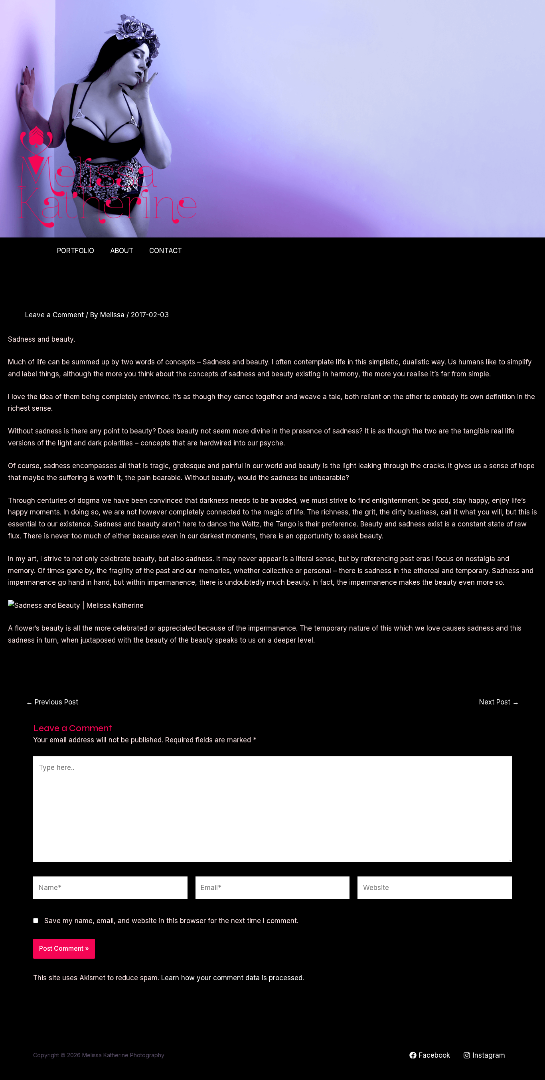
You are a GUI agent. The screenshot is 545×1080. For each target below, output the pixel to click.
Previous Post (52, 702)
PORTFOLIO (75, 251)
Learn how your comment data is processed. (232, 978)
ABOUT (121, 251)
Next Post (499, 702)
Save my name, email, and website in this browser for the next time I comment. (171, 921)
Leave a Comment (54, 315)
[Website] (434, 889)
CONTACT (165, 251)
